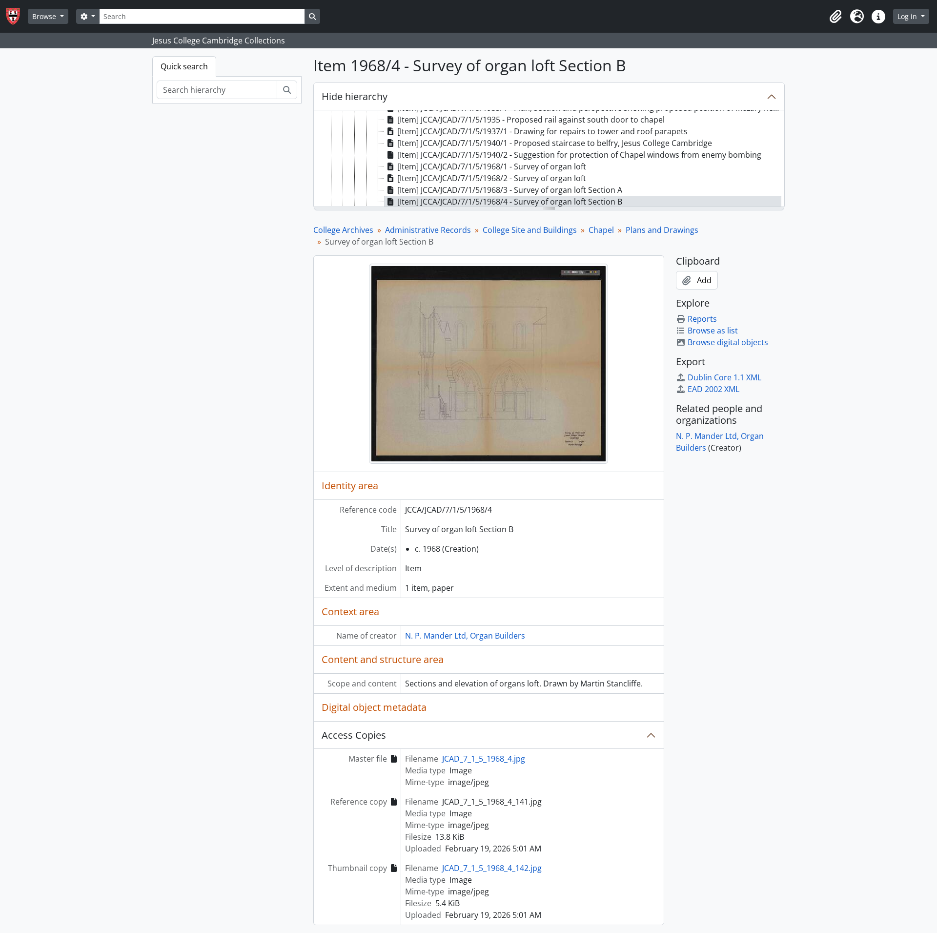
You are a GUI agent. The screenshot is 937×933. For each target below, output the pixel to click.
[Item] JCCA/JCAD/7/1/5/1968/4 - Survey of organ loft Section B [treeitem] (509, 201)
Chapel (601, 230)
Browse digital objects (728, 342)
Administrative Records (428, 230)
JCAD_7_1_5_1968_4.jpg (483, 758)
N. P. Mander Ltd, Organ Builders (465, 635)
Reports (702, 318)
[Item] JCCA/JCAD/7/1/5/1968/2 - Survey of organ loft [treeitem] (491, 178)
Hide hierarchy (354, 96)
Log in (908, 16)
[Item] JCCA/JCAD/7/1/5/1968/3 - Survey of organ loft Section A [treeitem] (509, 190)
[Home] (17, 16)
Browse (45, 16)
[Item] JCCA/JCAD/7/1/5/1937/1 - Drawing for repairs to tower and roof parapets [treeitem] (542, 131)
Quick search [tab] (184, 66)
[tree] (549, 159)
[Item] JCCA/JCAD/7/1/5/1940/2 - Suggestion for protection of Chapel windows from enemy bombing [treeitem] (579, 154)
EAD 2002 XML (713, 389)
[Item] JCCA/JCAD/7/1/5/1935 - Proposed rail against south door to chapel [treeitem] (531, 119)
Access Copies (354, 735)
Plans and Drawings (662, 230)
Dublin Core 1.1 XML (724, 377)
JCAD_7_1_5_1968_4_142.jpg (492, 868)
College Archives (343, 230)
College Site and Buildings (530, 230)
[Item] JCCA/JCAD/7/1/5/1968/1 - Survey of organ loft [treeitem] (491, 166)
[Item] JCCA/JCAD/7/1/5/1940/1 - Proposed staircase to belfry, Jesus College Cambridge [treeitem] (554, 143)
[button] (835, 16)
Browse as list (713, 330)
